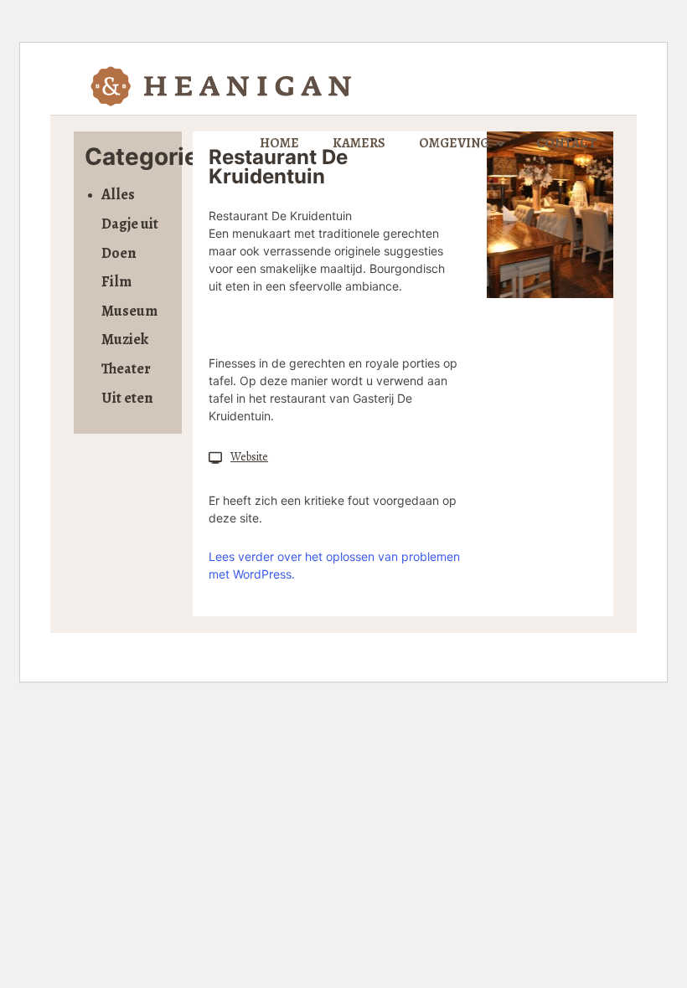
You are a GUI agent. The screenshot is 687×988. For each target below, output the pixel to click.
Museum (129, 311)
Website (249, 457)
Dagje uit (129, 224)
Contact (566, 143)
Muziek (124, 339)
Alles (118, 194)
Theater (126, 368)
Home (279, 143)
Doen (119, 253)
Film (116, 281)
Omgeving (454, 143)
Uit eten (127, 398)
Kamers (359, 143)
